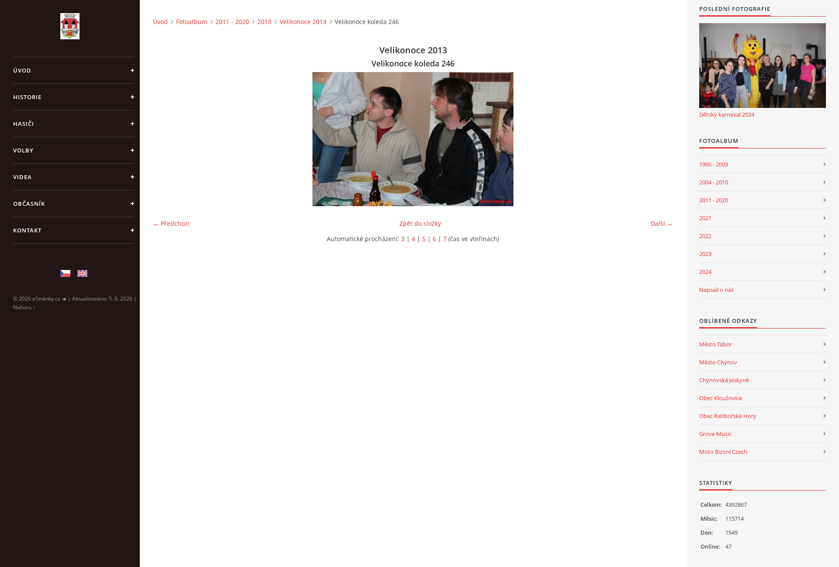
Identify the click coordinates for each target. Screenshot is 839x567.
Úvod (22, 70)
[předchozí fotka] (167, 139)
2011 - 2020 (232, 21)
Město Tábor (715, 344)
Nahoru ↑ (24, 307)
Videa (22, 177)
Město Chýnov (718, 362)
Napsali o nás (716, 290)
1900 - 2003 (713, 164)
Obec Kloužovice (720, 398)
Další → (662, 223)
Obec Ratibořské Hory (727, 416)
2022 (705, 236)
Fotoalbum (191, 21)
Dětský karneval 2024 (726, 114)
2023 (705, 254)
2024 (705, 272)
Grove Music (715, 434)
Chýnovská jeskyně (724, 380)
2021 (705, 218)
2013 (264, 21)
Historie (27, 97)
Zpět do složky (420, 223)
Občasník (29, 203)
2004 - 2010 (713, 182)
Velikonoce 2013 (303, 21)
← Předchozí (171, 223)
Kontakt (27, 230)
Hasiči (23, 124)
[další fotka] (659, 139)
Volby (23, 150)
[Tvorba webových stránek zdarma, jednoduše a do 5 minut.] (65, 299)
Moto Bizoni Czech (723, 452)
